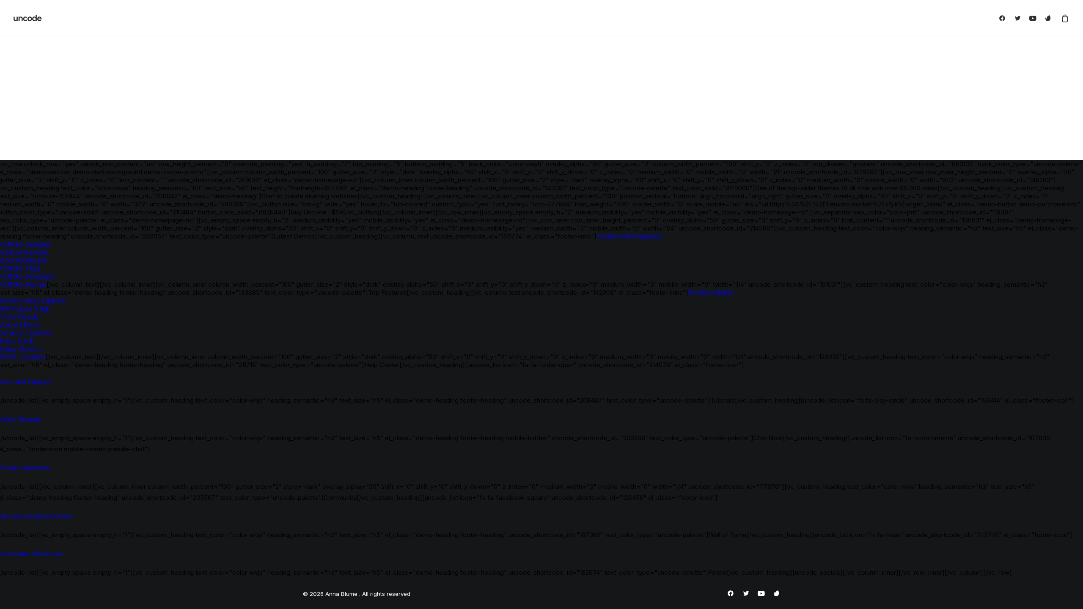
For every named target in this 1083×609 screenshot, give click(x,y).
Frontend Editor (710, 292)
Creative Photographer (629, 236)
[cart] (1063, 18)
